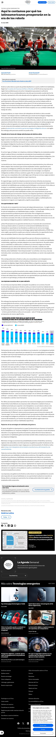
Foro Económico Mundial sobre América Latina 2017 (16, 81)
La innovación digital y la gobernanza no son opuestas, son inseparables (41, 627)
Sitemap (28, 731)
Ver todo (51, 583)
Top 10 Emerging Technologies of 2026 (13, 604)
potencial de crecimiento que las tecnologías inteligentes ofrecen (27, 128)
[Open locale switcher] (2, 733)
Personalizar (43, 733)
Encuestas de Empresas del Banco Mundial (20, 89)
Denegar (43, 729)
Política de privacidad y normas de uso (28, 728)
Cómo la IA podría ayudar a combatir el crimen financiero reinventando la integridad (13, 628)
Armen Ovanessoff (34, 72)
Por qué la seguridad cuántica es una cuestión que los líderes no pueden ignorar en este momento (40, 655)
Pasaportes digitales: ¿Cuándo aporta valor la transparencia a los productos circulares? (13, 655)
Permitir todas (43, 725)
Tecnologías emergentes (10, 8)
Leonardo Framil (5, 72)
